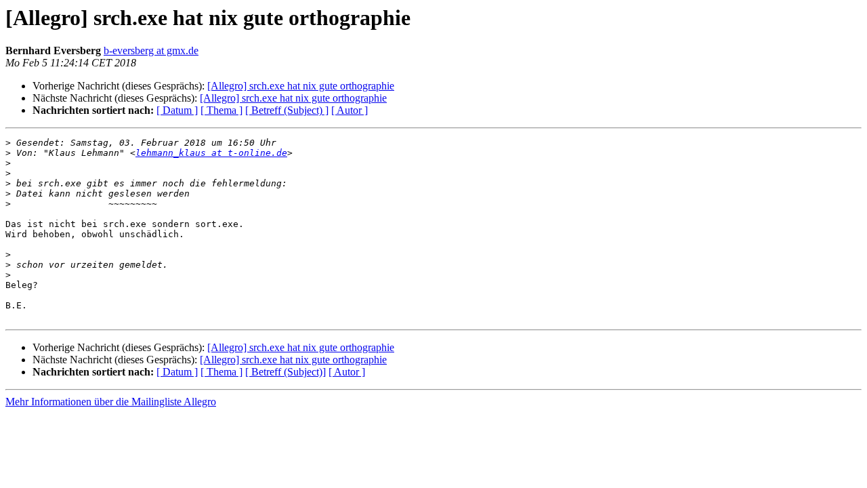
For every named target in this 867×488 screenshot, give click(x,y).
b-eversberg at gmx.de (151, 50)
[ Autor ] (349, 110)
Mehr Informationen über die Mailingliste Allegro (110, 401)
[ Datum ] (177, 110)
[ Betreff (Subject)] (285, 372)
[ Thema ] (221, 110)
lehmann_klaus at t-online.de (211, 153)
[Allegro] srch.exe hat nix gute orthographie (300, 86)
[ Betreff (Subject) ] (287, 110)
